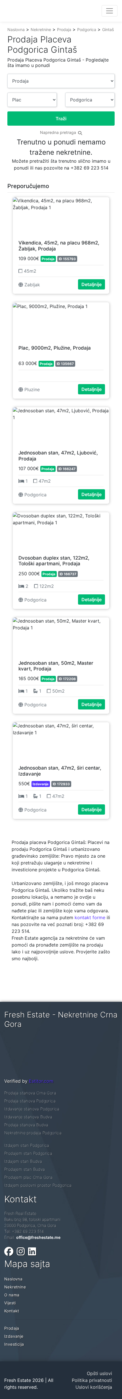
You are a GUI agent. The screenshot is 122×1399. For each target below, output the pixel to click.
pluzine (31, 389)
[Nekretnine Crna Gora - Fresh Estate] (47, 10)
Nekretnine (41, 29)
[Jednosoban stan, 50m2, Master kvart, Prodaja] (61, 635)
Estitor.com (41, 1081)
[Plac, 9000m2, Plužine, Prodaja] (61, 320)
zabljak (31, 284)
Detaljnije (91, 284)
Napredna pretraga (58, 132)
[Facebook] (8, 1251)
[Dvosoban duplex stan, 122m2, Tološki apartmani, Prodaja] (61, 530)
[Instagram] (21, 1251)
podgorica (35, 494)
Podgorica (86, 29)
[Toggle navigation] (109, 11)
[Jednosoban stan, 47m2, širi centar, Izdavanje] (61, 740)
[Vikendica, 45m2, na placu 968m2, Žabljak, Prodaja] (61, 215)
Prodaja (64, 29)
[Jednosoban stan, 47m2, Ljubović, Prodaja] (61, 425)
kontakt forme (90, 917)
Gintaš (108, 29)
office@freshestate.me (38, 1237)
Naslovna (16, 29)
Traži (61, 118)
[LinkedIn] (32, 1251)
